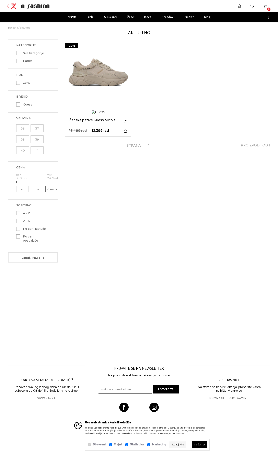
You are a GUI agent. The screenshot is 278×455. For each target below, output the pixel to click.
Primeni (52, 189)
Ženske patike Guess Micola (92, 120)
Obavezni (99, 444)
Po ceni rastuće (34, 229)
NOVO (72, 17)
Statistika (137, 444)
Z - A (26, 221)
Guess (27, 104)
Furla (90, 17)
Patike (28, 61)
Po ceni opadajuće (30, 238)
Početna (13, 27)
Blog (207, 17)
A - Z (26, 213)
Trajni (118, 444)
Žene (130, 17)
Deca (147, 17)
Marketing (159, 444)
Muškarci (110, 17)
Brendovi (168, 17)
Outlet (189, 17)
